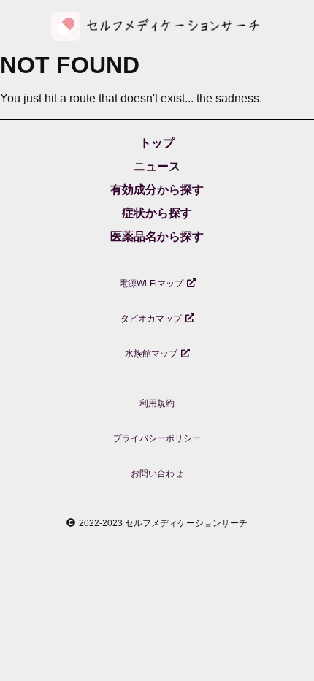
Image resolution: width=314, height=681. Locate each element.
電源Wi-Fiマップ (151, 283)
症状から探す (157, 213)
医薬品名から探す (157, 236)
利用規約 (157, 403)
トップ (157, 143)
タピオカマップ (151, 318)
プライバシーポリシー (157, 438)
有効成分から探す (157, 189)
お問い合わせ (157, 473)
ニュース (157, 166)
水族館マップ (151, 354)
